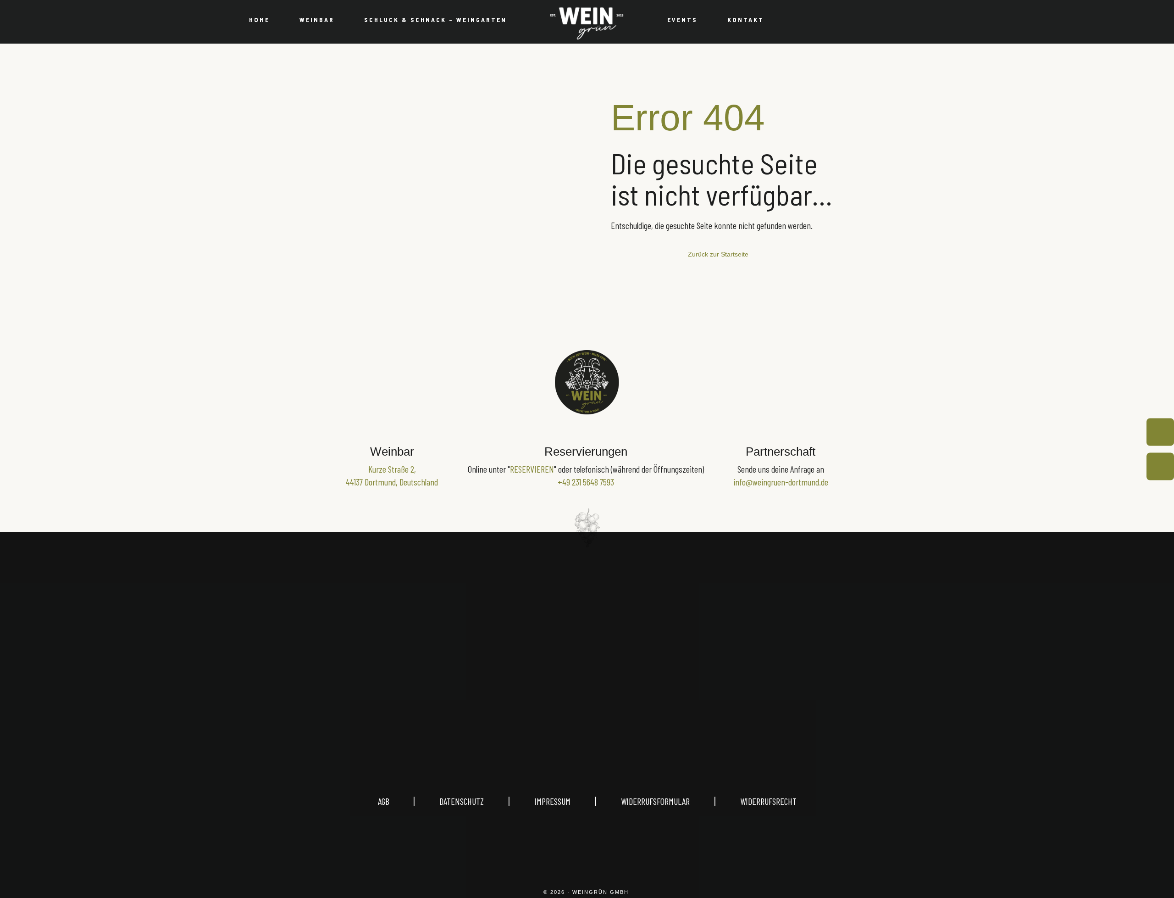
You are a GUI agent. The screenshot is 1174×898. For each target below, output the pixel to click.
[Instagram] (543, 698)
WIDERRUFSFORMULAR (655, 801)
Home (259, 19)
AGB (395, 801)
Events (682, 19)
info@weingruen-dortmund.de (780, 481)
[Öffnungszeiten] (1160, 432)
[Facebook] (587, 698)
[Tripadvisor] (631, 698)
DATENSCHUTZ (461, 801)
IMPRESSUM (552, 801)
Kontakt (745, 19)
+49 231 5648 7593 (586, 481)
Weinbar (316, 19)
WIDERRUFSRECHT (768, 801)
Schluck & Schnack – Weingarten (435, 19)
